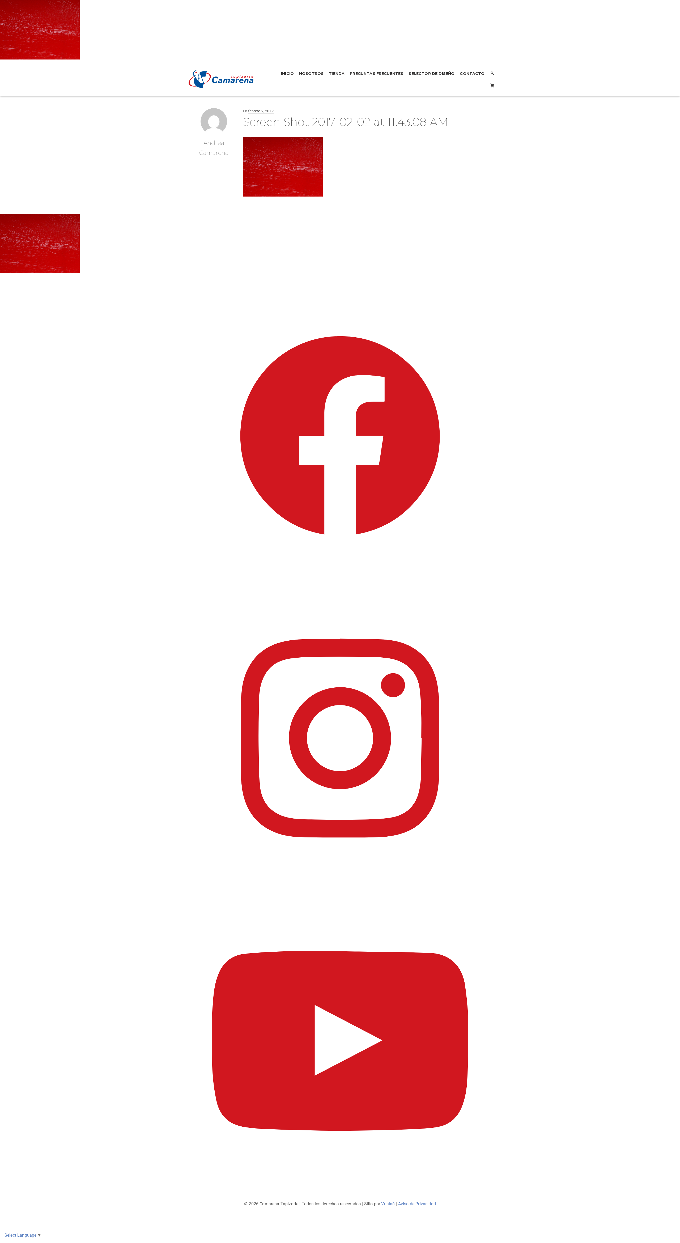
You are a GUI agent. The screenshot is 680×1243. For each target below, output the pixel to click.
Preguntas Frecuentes (376, 73)
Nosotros (311, 73)
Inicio (287, 73)
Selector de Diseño (431, 73)
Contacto (472, 73)
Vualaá (388, 1203)
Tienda (337, 73)
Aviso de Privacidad (417, 1203)
